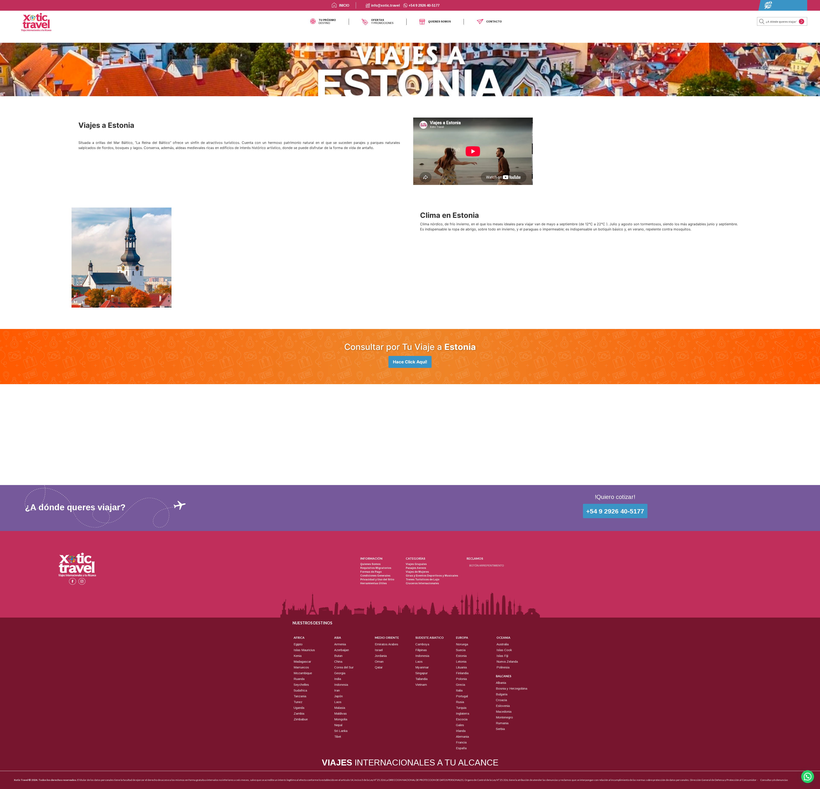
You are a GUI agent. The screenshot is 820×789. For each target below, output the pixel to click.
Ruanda (299, 679)
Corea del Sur (344, 667)
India (337, 679)
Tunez (298, 702)
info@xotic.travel (385, 5)
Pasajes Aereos (416, 567)
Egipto (298, 644)
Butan (338, 656)
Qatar (379, 667)
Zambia (299, 713)
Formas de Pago (371, 571)
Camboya (422, 644)
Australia (502, 644)
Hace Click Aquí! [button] (410, 361)
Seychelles (301, 684)
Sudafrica (300, 690)
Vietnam (421, 684)
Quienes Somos (370, 564)
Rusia (460, 702)
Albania (501, 682)
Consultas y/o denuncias (774, 780)
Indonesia (341, 684)
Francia (461, 742)
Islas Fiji (502, 656)
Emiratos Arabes (386, 644)
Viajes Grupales (416, 564)
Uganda (299, 707)
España (461, 748)
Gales (460, 725)
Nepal (338, 725)
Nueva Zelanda (507, 661)
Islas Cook (504, 650)
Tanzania (300, 696)
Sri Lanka (340, 731)
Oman (379, 661)
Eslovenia (503, 706)
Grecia (460, 684)
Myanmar (422, 667)
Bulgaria (501, 694)
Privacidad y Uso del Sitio (377, 579)
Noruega (462, 644)
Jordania (381, 656)
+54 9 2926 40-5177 (423, 5)
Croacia (501, 700)
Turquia (461, 707)
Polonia (461, 679)
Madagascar (302, 661)
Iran (337, 690)
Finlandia (462, 673)
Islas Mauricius (304, 650)
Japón (338, 696)
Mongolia (340, 719)
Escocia (461, 719)
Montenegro (504, 717)
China (338, 661)
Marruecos (301, 667)
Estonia (461, 656)
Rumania (502, 723)
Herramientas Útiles (373, 583)
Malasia (339, 707)
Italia (459, 690)
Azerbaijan (341, 650)
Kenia (298, 656)
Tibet (337, 736)
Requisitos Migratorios (375, 567)
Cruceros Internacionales (422, 583)
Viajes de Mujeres (417, 571)
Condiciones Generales (375, 575)
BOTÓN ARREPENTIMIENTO (486, 565)
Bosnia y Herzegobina (511, 688)
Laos (337, 702)
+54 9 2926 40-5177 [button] (615, 511)
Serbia (500, 729)
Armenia (340, 644)
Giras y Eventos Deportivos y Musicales (432, 575)
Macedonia (503, 711)
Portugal (462, 696)
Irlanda (461, 731)
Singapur (421, 673)
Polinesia (503, 667)
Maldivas (340, 713)
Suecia (461, 650)
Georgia (339, 673)
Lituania (461, 667)
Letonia (461, 661)
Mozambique (303, 673)
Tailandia (421, 679)
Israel (379, 650)
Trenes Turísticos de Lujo (422, 579)
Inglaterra (462, 713)
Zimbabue (301, 719)
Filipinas (421, 650)
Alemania (462, 736)
